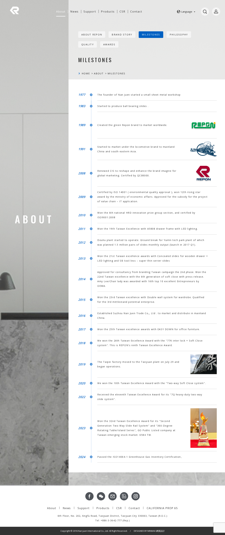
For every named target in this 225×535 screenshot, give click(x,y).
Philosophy (179, 34)
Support (90, 11)
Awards (109, 44)
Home (86, 73)
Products (103, 508)
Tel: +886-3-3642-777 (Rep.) (112, 520)
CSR (122, 11)
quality (87, 44)
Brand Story (122, 34)
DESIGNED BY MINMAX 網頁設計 (149, 530)
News (74, 11)
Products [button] (108, 11)
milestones (151, 34)
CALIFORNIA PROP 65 (162, 508)
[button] (185, 11)
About (60, 11)
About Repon (91, 34)
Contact (136, 11)
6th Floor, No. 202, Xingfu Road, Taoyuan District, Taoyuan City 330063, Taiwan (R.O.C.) (112, 515)
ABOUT (99, 73)
